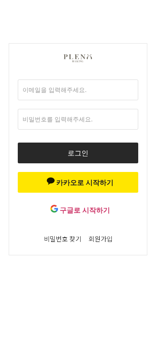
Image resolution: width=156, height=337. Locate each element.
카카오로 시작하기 (84, 182)
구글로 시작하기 (84, 210)
